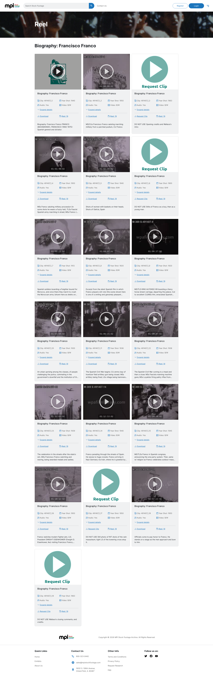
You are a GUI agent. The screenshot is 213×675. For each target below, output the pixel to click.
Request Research (115, 666)
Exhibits (38, 661)
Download (44, 116)
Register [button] (180, 6)
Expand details (46, 110)
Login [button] (196, 6)
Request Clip (142, 116)
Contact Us (101, 6)
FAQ (109, 670)
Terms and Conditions (117, 657)
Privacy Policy (114, 661)
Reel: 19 (65, 116)
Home (37, 657)
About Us (38, 666)
